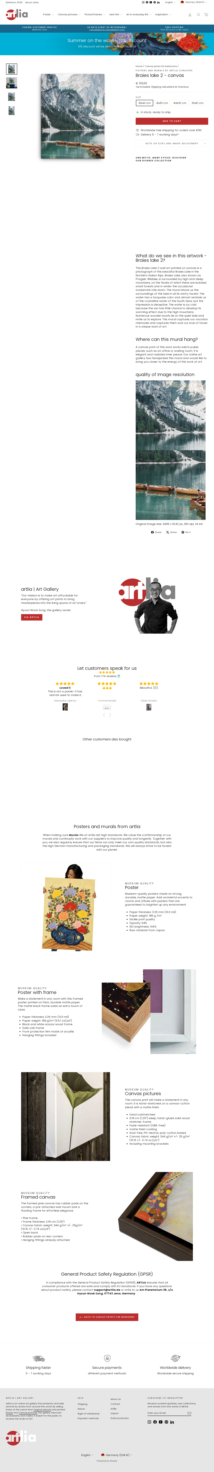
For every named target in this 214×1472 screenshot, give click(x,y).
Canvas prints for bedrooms (161, 66)
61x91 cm (198, 103)
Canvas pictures (68, 14)
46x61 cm (179, 103)
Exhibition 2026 (14, 2)
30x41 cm (144, 103)
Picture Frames (94, 14)
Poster (47, 14)
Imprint (115, 1413)
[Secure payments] (107, 1358)
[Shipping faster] (38, 1358)
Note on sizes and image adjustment (172, 143)
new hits (114, 14)
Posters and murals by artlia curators (164, 70)
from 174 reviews (105, 676)
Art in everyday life (137, 14)
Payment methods (88, 1418)
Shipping (156, 86)
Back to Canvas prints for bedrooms (109, 1317)
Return (81, 1408)
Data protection (120, 1418)
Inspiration (162, 14)
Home (139, 66)
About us (116, 1399)
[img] (107, 672)
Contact (115, 1403)
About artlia (32, 2)
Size (138, 97)
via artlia (31, 617)
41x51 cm (162, 103)
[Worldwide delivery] (175, 1358)
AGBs (114, 1408)
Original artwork (42, 1409)
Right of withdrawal (88, 1413)
